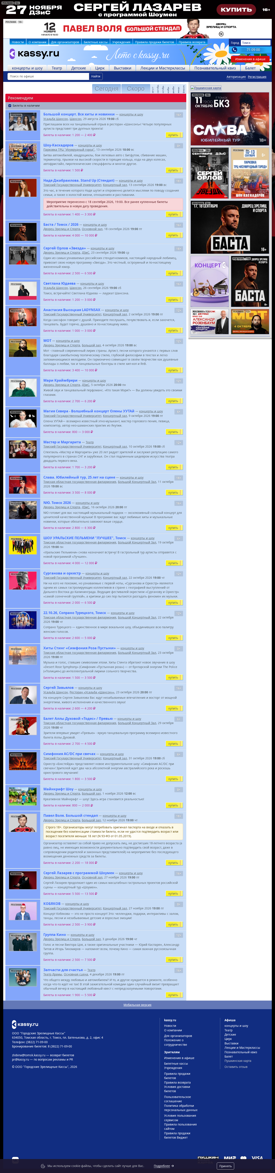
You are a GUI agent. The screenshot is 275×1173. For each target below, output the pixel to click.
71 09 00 (253, 49)
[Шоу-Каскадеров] (23, 152)
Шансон (75, 119)
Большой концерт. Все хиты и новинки (79, 114)
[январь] (177, 89)
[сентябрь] (156, 89)
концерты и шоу (27, 68)
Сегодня (107, 88)
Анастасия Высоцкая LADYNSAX (71, 309)
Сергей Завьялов (58, 687)
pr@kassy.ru (20, 1059)
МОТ (47, 340)
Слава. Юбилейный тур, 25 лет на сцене (79, 477)
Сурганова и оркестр (62, 573)
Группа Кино (54, 934)
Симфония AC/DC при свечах (69, 753)
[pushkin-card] (206, 88)
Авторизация (236, 77)
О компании (37, 42)
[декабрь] (171, 89)
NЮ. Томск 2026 (57, 502)
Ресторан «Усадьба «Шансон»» (92, 692)
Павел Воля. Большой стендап (70, 815)
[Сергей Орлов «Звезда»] (23, 255)
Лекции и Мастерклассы (163, 68)
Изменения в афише (250, 59)
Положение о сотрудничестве (175, 1042)
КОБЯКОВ (52, 903)
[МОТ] (23, 348)
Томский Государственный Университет (72, 185)
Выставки (122, 68)
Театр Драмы (52, 974)
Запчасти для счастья (63, 969)
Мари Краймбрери (60, 380)
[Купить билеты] (25, 1024)
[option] (137, 28)
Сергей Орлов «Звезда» (64, 248)
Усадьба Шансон (55, 119)
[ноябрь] (166, 89)
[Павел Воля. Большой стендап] (23, 823)
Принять (225, 1166)
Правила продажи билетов (154, 42)
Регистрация (257, 77)
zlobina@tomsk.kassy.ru (28, 1055)
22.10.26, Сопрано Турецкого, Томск (74, 612)
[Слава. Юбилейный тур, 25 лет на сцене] (23, 484)
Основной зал (92, 229)
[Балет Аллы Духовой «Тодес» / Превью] (23, 726)
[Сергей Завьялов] (23, 695)
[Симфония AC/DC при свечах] (23, 761)
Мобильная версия (137, 1005)
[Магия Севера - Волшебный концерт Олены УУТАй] (23, 418)
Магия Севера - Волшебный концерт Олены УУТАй (88, 411)
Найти (95, 76)
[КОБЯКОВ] (23, 911)
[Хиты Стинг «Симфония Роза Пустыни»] (23, 655)
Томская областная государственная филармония (79, 482)
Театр (57, 68)
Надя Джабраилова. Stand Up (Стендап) (78, 180)
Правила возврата (192, 42)
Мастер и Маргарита (62, 442)
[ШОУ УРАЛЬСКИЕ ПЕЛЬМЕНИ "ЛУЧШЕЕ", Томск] (23, 545)
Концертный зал (115, 185)
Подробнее (162, 1166)
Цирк (100, 68)
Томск (246, 43)
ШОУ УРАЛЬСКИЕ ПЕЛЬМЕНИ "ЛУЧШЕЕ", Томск (84, 538)
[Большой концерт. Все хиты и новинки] (23, 121)
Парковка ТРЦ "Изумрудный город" (69, 149)
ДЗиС (85, 252)
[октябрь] (161, 89)
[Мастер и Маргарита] (23, 449)
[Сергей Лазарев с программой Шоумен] (23, 880)
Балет (250, 68)
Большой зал (91, 345)
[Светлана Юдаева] (23, 290)
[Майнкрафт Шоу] (23, 796)
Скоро (136, 88)
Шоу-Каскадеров (58, 145)
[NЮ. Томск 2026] (23, 510)
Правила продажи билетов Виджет (177, 1135)
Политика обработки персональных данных (180, 1108)
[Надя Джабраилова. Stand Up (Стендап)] (23, 187)
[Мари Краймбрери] (23, 387)
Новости (18, 42)
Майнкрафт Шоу (58, 789)
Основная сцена (76, 974)
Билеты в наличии (26, 105)
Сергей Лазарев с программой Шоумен (78, 873)
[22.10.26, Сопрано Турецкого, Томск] (23, 620)
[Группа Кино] (23, 942)
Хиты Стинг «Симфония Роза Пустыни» (79, 648)
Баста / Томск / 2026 (60, 224)
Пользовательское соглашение (177, 1099)
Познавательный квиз (215, 68)
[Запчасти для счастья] (23, 977)
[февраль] (182, 89)
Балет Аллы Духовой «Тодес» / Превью (78, 718)
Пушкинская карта (238, 1061)
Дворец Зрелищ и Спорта (61, 229)
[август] (151, 89)
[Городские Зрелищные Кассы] (32, 55)
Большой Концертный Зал (137, 482)
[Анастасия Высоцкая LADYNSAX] (23, 317)
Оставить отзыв (236, 1067)
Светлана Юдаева (59, 283)
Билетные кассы (96, 42)
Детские (78, 68)
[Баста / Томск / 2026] (23, 232)
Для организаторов (65, 42)
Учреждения (121, 42)
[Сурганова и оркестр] (23, 580)
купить (173, 135)
